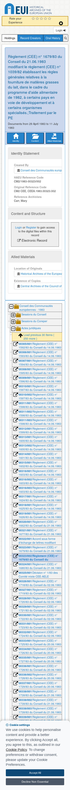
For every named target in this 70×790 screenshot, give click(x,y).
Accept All (35, 772)
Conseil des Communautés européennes (45, 170)
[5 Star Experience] (50, 18)
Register (31, 227)
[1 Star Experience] (34, 18)
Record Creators (30, 38)
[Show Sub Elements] (13, 315)
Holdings (9, 38)
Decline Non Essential (35, 781)
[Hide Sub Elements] (11, 307)
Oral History (53, 38)
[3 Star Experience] (42, 18)
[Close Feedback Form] (61, 23)
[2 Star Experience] (38, 18)
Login (59, 30)
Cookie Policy (16, 750)
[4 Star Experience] (46, 18)
